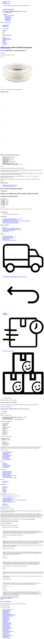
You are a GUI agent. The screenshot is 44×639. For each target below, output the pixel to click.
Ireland (7, 619)
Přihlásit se (5, 463)
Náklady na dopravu (8, 17)
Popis (2, 166)
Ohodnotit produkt (4, 191)
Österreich (9, 624)
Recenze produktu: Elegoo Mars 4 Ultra (10, 219)
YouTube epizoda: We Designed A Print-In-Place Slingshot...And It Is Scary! (17, 220)
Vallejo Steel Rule (6, 239)
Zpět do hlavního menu (7, 1)
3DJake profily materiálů (7, 471)
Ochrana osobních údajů (7, 498)
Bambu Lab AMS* (12, 161)
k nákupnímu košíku (6, 3)
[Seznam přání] (4, 32)
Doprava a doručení (6, 453)
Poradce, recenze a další (7, 472)
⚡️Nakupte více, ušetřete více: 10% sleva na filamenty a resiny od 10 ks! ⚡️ (17, 5)
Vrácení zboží (7, 16)
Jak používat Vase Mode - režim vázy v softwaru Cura (12, 218)
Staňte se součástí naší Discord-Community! (11, 222)
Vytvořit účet (5, 30)
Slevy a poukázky (6, 458)
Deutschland (10, 615)
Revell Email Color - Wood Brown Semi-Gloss (11, 228)
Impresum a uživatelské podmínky (9, 497)
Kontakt (4, 482)
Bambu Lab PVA (6, 231)
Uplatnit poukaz (6, 467)
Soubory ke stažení (4, 183)
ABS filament (10, 159)
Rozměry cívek (4, 182)
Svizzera (8, 634)
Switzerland (10, 635)
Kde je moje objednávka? (9, 15)
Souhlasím (2, 521)
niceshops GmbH (9, 495)
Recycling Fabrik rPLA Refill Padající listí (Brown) (12, 229)
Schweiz (8, 632)
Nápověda (4, 14)
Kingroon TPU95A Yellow (8, 238)
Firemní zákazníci (6, 457)
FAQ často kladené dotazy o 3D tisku (9, 475)
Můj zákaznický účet (6, 456)
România (8, 637)
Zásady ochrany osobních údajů (29, 519)
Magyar (8, 622)
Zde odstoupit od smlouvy (5, 506)
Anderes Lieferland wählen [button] (5, 607)
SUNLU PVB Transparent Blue (8, 230)
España (8, 616)
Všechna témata (8, 20)
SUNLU (4, 227)
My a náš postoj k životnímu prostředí (9, 477)
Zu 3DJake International (4, 605)
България (9, 613)
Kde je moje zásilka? (6, 466)
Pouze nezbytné (8, 521)
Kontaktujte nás (8, 19)
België (7, 612)
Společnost (5, 503)
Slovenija (9, 627)
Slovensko (9, 628)
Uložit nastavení (3, 597)
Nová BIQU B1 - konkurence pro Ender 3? (11, 221)
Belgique (8, 611)
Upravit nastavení (15, 521)
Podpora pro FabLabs (7, 476)
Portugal (8, 626)
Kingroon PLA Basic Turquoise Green (10, 240)
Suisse (7, 633)
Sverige (8, 630)
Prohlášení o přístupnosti (7, 500)
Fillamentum (5, 47)
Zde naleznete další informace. (5, 406)
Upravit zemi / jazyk (11, 493)
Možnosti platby (8, 18)
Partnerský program (6, 474)
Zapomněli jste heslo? (7, 465)
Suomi (7, 629)
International (10, 609)
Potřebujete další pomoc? (7, 459)
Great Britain (11, 631)
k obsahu (4, 2)
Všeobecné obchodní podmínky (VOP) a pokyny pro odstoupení (14, 499)
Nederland (9, 623)
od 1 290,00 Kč (15, 11)
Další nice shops (6, 504)
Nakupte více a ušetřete (7, 473)
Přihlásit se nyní (5, 26)
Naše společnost (6, 481)
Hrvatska (8, 618)
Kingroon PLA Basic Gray (7, 235)
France (7, 617)
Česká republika (13, 614)
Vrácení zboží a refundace (7, 455)
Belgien (8, 610)
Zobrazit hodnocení (4, 212)
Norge (7, 636)
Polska (7, 625)
